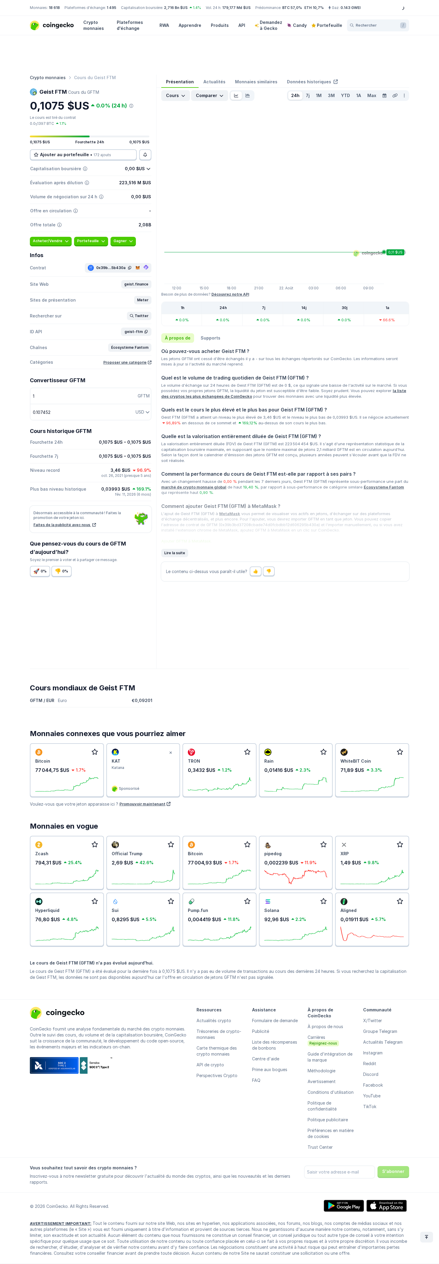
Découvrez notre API (230, 294)
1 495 (111, 7)
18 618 (54, 7)
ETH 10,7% (314, 7)
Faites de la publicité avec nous (62, 525)
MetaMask (229, 513)
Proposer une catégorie (125, 362)
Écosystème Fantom (384, 487)
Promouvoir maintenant (142, 803)
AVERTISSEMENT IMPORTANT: (60, 1223)
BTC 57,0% (292, 7)
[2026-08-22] (384, 95)
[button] (136, 284)
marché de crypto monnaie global (193, 487)
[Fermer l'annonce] (171, 753)
